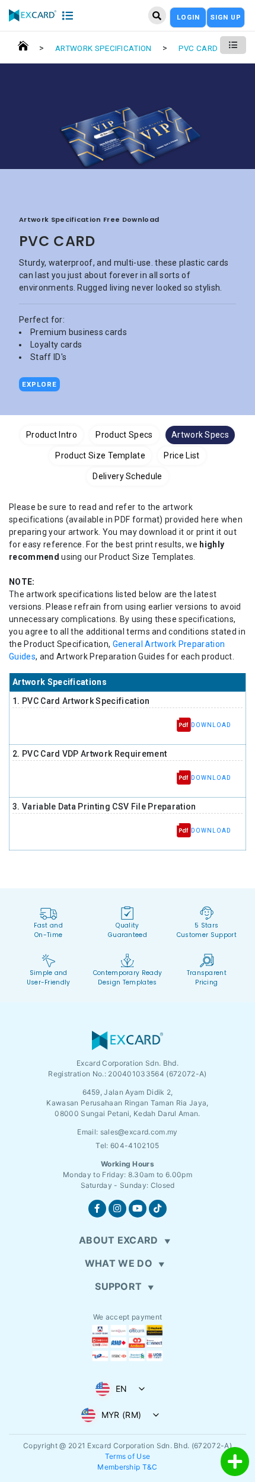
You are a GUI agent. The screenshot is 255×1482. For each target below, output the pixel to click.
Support (118, 1286)
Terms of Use (128, 1456)
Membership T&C (127, 1466)
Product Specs (123, 434)
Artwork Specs (200, 434)
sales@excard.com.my (139, 1131)
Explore (39, 384)
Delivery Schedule (127, 476)
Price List (181, 455)
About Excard (118, 1240)
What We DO (118, 1263)
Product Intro (51, 434)
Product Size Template (100, 455)
